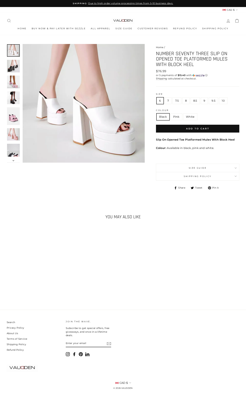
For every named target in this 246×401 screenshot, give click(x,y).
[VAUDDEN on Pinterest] (81, 354)
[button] (197, 75)
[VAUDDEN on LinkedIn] (87, 354)
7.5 (177, 100)
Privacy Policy (15, 327)
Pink (176, 116)
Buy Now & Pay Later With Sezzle (59, 28)
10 (223, 100)
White (190, 116)
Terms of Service (17, 338)
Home (22, 28)
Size (159, 94)
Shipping (161, 78)
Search (11, 322)
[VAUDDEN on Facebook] (74, 354)
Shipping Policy (215, 28)
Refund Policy (185, 28)
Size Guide (124, 28)
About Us (12, 333)
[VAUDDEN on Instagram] (68, 354)
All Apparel (100, 28)
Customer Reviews (153, 28)
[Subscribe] (109, 343)
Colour (162, 110)
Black (163, 116)
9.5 (213, 100)
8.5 (195, 100)
